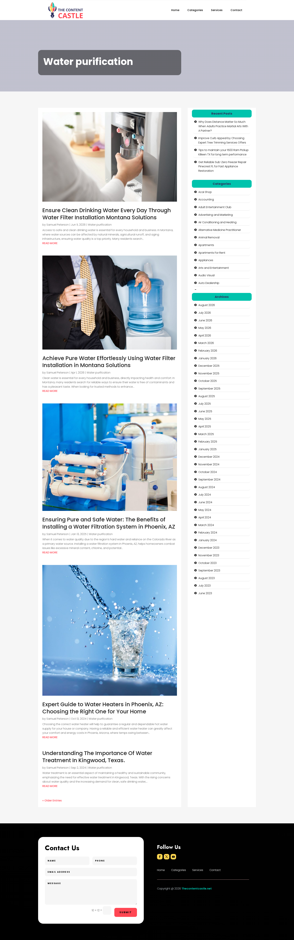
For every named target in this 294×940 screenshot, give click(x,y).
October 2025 (207, 381)
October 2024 (207, 472)
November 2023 (208, 555)
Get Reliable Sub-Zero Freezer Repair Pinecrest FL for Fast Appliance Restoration (222, 166)
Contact (236, 10)
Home (175, 10)
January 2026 (207, 358)
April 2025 (204, 426)
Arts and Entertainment (213, 268)
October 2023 (207, 563)
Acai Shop (205, 192)
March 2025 (206, 434)
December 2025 (208, 366)
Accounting (206, 199)
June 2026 (205, 320)
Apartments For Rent (211, 253)
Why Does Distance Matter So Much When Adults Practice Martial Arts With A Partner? (223, 126)
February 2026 (207, 351)
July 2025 (204, 404)
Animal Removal (208, 237)
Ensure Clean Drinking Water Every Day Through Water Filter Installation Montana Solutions (106, 213)
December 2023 (208, 548)
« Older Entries (52, 800)
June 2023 (205, 593)
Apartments (206, 245)
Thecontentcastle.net (197, 889)
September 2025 (209, 389)
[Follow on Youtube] (173, 856)
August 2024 (206, 487)
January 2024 (207, 540)
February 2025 (207, 442)
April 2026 (204, 335)
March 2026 (206, 343)
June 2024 (205, 502)
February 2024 (207, 533)
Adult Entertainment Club (214, 207)
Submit (125, 912)
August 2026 (206, 305)
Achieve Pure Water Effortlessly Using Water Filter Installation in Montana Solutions (108, 361)
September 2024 (209, 479)
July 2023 (204, 586)
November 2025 (208, 373)
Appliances (205, 260)
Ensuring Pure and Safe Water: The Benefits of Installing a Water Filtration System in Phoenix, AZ (108, 523)
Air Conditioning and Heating (217, 222)
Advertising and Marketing (215, 215)
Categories (195, 10)
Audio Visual (206, 275)
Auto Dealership (208, 283)
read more (50, 243)
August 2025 (206, 396)
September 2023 (209, 570)
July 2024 (204, 495)
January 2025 (207, 449)
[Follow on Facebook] (159, 856)
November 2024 (208, 464)
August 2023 (206, 578)
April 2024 (204, 517)
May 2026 (204, 328)
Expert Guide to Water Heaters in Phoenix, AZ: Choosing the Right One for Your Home (103, 707)
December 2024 (208, 457)
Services (217, 10)
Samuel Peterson (57, 225)
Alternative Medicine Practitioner (219, 230)
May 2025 (204, 419)
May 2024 (204, 510)
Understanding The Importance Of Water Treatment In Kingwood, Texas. (97, 756)
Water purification (100, 225)
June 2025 (205, 411)
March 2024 (206, 525)
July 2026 (204, 313)
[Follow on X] (166, 856)
